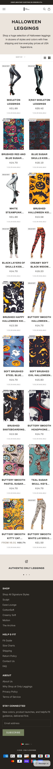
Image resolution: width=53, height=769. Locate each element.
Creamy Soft (9, 615)
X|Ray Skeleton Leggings (39, 102)
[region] (26, 565)
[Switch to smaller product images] (49, 58)
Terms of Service (12, 697)
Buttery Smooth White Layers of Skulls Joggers (39, 536)
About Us (7, 681)
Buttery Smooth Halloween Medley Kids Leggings (39, 319)
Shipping (7, 650)
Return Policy (10, 656)
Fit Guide (7, 640)
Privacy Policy (10, 691)
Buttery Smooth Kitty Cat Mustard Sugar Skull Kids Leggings (13, 536)
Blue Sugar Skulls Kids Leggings (39, 156)
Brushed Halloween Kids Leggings (39, 211)
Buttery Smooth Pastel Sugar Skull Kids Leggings (13, 482)
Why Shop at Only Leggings (17, 686)
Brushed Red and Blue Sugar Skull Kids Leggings (14, 156)
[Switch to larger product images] (45, 58)
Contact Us (9, 661)
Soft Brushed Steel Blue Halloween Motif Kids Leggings (13, 373)
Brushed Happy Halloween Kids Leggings (13, 319)
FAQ (5, 666)
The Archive (9, 625)
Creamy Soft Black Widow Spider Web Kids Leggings (39, 265)
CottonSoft (8, 609)
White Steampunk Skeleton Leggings (13, 211)
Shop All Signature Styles (16, 594)
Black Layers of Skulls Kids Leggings (13, 265)
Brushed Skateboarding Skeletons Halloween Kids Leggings (13, 428)
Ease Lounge (9, 604)
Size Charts (9, 645)
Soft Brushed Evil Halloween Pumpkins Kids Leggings (39, 373)
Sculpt (6, 599)
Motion (6, 620)
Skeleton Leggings (13, 102)
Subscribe (13, 732)
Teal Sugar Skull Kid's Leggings (39, 482)
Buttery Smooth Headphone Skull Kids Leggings (39, 428)
